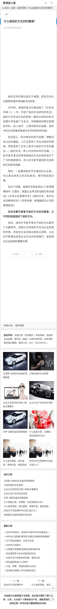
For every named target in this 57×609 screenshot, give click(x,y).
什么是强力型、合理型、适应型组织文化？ (24, 502)
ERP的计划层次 (13, 545)
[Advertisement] (28, 62)
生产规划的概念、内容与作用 (20, 541)
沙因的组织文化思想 (38, 373)
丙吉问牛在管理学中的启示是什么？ (21, 510)
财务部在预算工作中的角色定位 (21, 570)
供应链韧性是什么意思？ (17, 562)
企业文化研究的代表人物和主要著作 (21, 489)
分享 (40, 254)
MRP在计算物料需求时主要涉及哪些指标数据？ (28, 536)
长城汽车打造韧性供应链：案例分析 (23, 558)
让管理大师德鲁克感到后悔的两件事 (23, 549)
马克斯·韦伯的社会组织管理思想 (19, 481)
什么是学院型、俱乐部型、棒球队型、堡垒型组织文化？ (14, 465)
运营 (13, 8)
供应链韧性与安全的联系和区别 (21, 553)
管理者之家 (9, 3)
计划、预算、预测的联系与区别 (21, 566)
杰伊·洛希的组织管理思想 (15, 432)
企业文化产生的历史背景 (41, 402)
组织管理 (21, 8)
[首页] (53, 588)
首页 (7, 8)
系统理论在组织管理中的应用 (17, 515)
